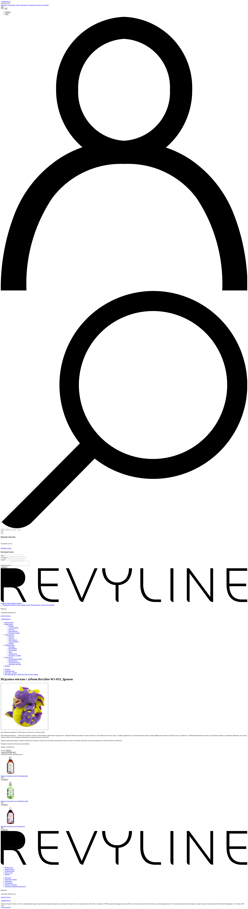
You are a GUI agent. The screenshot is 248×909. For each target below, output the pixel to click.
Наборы (51, 605)
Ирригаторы (16, 605)
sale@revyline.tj (6, 616)
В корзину (4, 779)
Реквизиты (8, 881)
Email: (3, 560)
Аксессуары (45, 605)
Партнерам (24, 5)
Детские (11, 638)
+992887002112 (6, 1)
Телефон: (4, 558)
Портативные (13, 631)
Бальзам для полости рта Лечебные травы (14, 801)
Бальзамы (12, 647)
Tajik (6, 14)
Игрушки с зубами (15, 655)
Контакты (4, 5)
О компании (32, 5)
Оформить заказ (6, 548)
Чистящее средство (15, 664)
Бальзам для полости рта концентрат (13, 826)
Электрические (14, 641)
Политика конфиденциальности (15, 886)
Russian (7, 12)
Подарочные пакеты (15, 659)
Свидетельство (6, 907)
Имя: (3, 556)
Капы (10, 652)
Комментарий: (6, 565)
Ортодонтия (13, 650)
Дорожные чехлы (14, 662)
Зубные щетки (25, 605)
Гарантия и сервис (14, 5)
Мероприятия (7, 605)
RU (6, 8)
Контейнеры (13, 648)
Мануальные (13, 640)
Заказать (4, 567)
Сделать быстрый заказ (9, 752)
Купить (9, 750)
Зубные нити (13, 654)
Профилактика (35, 605)
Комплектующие (14, 633)
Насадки (11, 629)
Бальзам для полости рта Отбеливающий (14, 776)
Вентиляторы (13, 661)
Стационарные (13, 627)
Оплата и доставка (42, 5)
